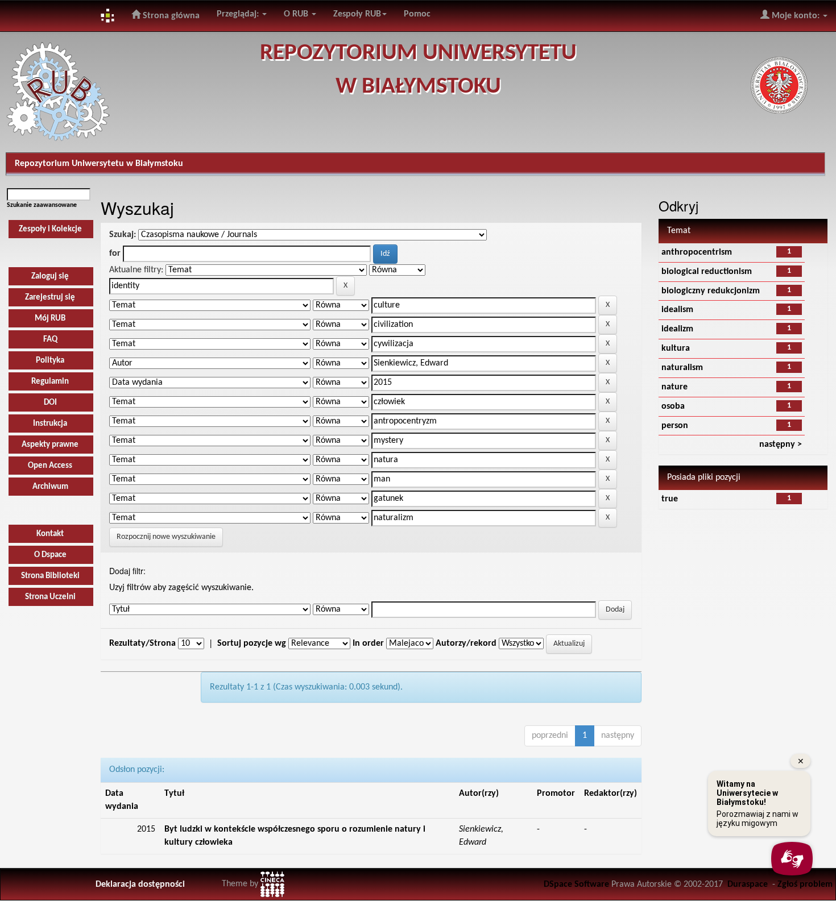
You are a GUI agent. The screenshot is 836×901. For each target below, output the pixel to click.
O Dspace (50, 555)
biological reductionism (706, 271)
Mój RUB (50, 318)
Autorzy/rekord (466, 643)
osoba (673, 406)
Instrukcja (50, 424)
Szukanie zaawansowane (42, 205)
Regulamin (50, 381)
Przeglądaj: (239, 14)
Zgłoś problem (805, 884)
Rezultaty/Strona (142, 643)
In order (368, 643)
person (674, 425)
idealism (677, 309)
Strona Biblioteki (50, 576)
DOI (50, 402)
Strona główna (170, 15)
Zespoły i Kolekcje (50, 229)
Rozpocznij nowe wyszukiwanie (166, 537)
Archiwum (50, 487)
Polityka (50, 360)
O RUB (297, 14)
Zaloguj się (50, 276)
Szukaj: (122, 234)
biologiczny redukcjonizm (710, 291)
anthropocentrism (696, 252)
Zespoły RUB (357, 14)
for (115, 253)
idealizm (677, 329)
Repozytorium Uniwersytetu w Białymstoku (99, 163)
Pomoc (417, 14)
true (669, 499)
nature (674, 387)
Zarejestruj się (50, 297)
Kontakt (50, 534)
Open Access (50, 466)
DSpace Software (576, 884)
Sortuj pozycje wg (251, 643)
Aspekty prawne (50, 445)
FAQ (50, 339)
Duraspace (747, 884)
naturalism (682, 367)
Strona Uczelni (50, 597)
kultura (675, 348)
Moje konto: (795, 15)
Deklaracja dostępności (140, 884)
